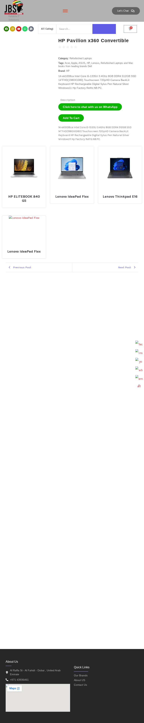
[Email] (139, 379)
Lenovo (95, 63)
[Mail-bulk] (31, 28)
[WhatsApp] (139, 370)
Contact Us (80, 684)
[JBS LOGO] (13, 7)
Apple (74, 63)
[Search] (104, 29)
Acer (67, 63)
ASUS (82, 63)
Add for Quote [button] (25, 195)
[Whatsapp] (25, 28)
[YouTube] (139, 361)
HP (88, 63)
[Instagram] (12, 28)
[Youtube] (18, 28)
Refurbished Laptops (81, 58)
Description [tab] (67, 100)
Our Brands (81, 675)
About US (79, 680)
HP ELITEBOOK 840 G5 (24, 199)
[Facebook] (6, 28)
